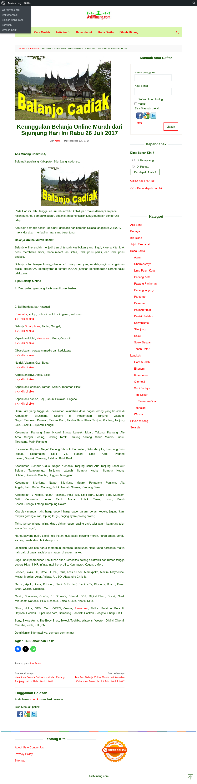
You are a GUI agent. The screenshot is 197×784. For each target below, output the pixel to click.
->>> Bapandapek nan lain (146, 188)
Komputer (21, 314)
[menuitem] (3, 3)
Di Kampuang (145, 160)
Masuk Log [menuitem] (14, 3)
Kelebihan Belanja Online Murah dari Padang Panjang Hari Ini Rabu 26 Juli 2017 (39, 677)
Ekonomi (139, 368)
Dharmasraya (142, 264)
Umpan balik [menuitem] (9, 29)
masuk (34, 699)
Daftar (138, 123)
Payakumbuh (142, 309)
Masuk (170, 126)
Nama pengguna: (145, 72)
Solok (137, 336)
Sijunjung (139, 329)
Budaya (135, 231)
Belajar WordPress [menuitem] (12, 19)
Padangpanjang (144, 290)
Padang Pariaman (145, 283)
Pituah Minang (139, 421)
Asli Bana (136, 224)
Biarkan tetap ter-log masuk (150, 101)
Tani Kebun (141, 394)
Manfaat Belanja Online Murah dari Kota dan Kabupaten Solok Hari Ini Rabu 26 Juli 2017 (99, 677)
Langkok (135, 355)
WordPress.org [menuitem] (11, 9)
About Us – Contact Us (29, 747)
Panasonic (81, 608)
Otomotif (139, 381)
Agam (138, 257)
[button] (20, 714)
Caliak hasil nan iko (142, 180)
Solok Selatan (142, 342)
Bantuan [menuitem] (7, 24)
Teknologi (140, 408)
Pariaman (140, 296)
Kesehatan (141, 375)
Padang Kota (142, 277)
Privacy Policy (24, 754)
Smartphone (32, 326)
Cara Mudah (142, 362)
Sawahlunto (141, 323)
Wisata (138, 414)
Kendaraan (43, 338)
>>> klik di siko (24, 319)
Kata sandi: (141, 85)
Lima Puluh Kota (144, 270)
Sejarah (135, 427)
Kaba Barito (137, 251)
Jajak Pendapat (140, 244)
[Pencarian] (177, 32)
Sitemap (20, 760)
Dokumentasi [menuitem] (10, 14)
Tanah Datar (141, 349)
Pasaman (140, 303)
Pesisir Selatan (143, 316)
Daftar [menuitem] (27, 3)
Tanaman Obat (147, 401)
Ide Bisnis (35, 663)
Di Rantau (143, 166)
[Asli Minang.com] (98, 14)
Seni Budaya (142, 388)
